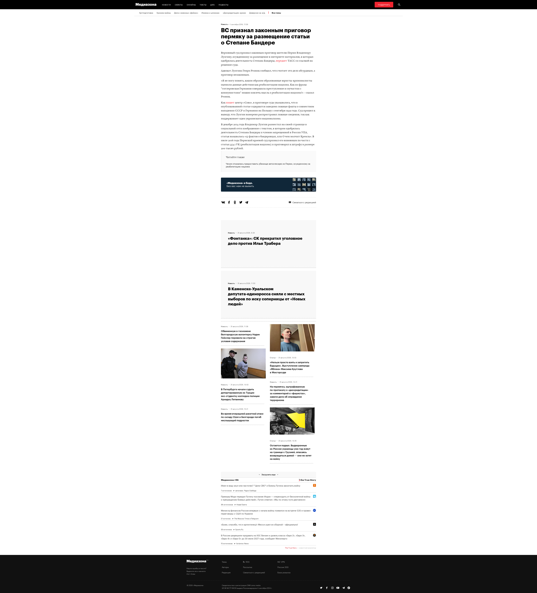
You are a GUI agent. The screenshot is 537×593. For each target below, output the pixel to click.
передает (281, 61)
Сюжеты (179, 4)
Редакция (226, 572)
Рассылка (247, 567)
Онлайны (191, 4)
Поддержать (384, 4)
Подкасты (224, 4)
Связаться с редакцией (304, 202)
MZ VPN (281, 561)
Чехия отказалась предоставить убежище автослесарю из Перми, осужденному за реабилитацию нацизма (268, 165)
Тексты (203, 4)
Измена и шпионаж (210, 12)
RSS (247, 561)
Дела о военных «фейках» (186, 12)
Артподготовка (146, 12)
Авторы (225, 567)
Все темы (276, 13)
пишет (230, 103)
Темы (224, 561)
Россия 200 (282, 567)
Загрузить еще (268, 474)
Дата (212, 4)
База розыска (283, 572)
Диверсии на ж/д (257, 12)
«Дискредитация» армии (234, 12)
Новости (166, 4)
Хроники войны (163, 12)
